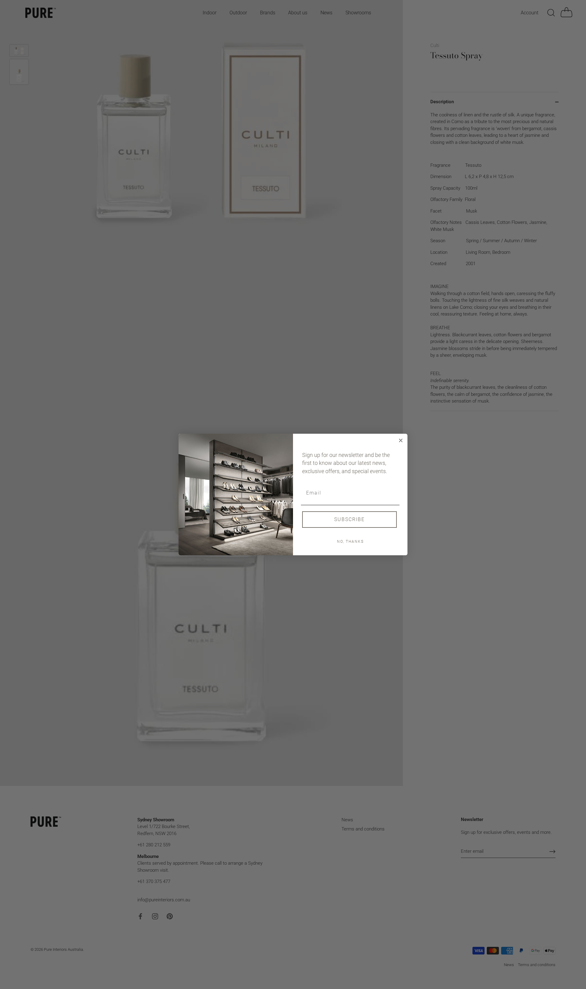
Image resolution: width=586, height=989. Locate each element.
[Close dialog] (400, 440)
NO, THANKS (350, 541)
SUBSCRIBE (349, 519)
